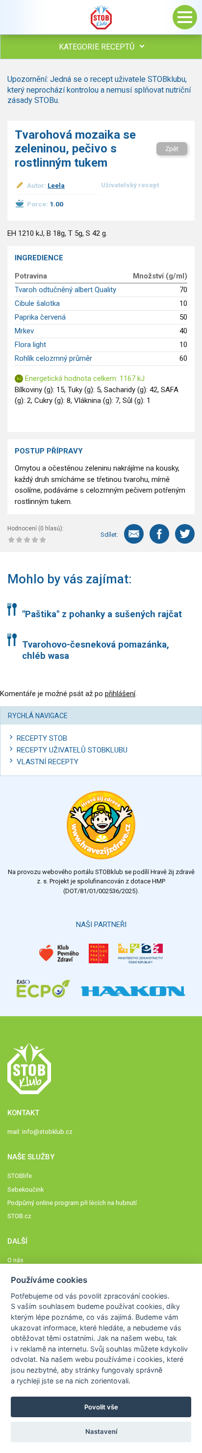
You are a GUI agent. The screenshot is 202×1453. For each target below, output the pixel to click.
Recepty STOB (42, 738)
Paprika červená (40, 317)
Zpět (171, 148)
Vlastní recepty (47, 761)
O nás (15, 1260)
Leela (56, 185)
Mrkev (24, 330)
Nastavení (101, 1431)
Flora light (30, 344)
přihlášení (120, 693)
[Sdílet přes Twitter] (185, 534)
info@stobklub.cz (47, 1131)
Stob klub (101, 17)
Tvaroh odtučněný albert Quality (65, 289)
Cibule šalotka (37, 303)
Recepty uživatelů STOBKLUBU (72, 750)
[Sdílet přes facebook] (159, 534)
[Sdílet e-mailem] (134, 534)
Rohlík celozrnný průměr (53, 358)
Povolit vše (101, 1407)
